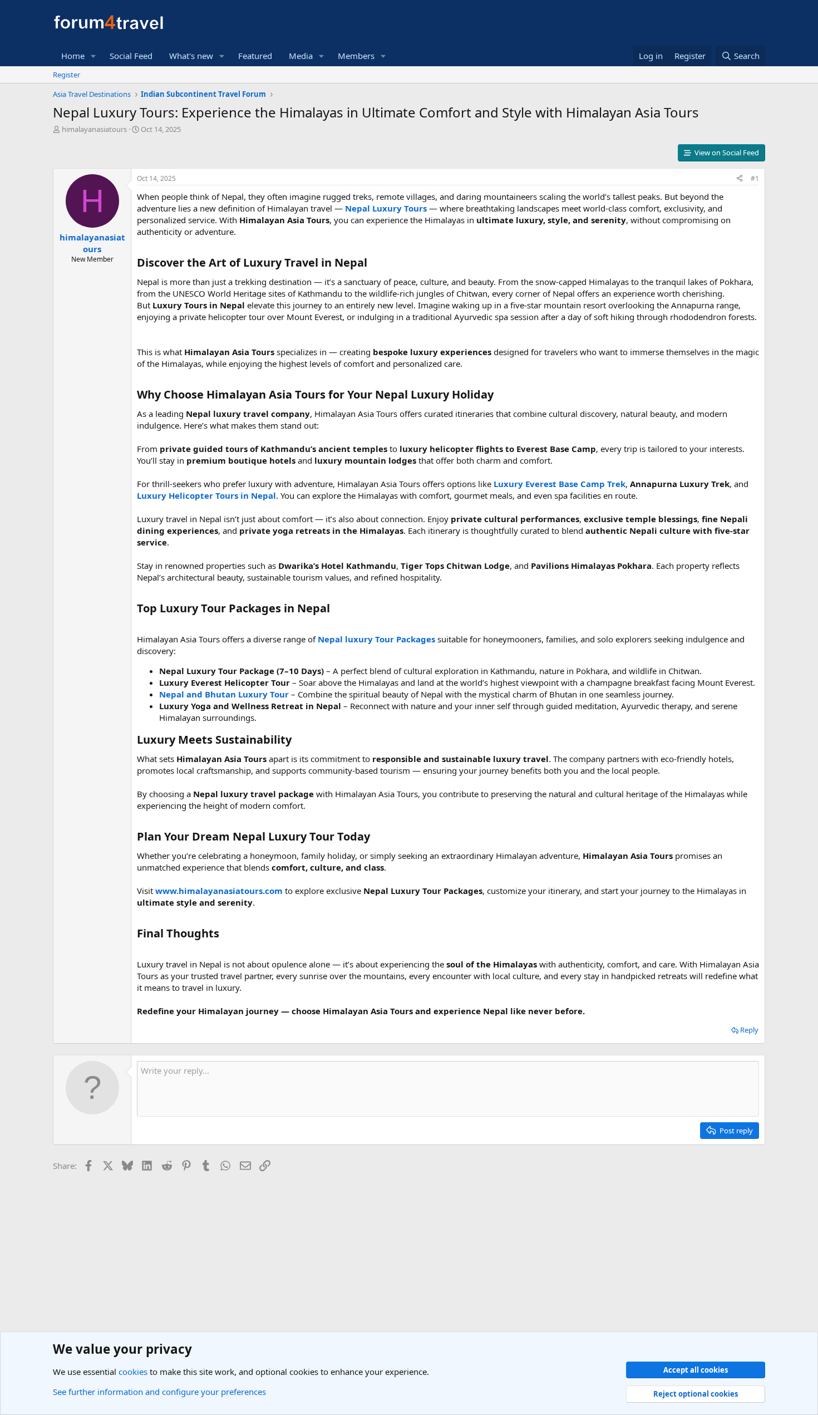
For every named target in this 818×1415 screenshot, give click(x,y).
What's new (191, 55)
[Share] (739, 179)
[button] (93, 56)
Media (301, 55)
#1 (755, 178)
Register (66, 75)
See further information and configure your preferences (159, 1391)
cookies (133, 1371)
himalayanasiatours (94, 129)
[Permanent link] (372, 263)
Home (73, 55)
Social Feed (131, 55)
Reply (749, 1030)
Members (356, 55)
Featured (255, 55)
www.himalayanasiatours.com (219, 890)
